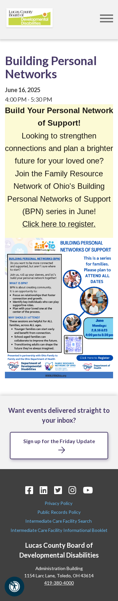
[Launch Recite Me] (14, 586)
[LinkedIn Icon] (44, 490)
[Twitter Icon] (58, 490)
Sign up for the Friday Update (59, 441)
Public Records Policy (59, 512)
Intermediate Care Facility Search (59, 521)
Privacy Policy (59, 503)
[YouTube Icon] (88, 490)
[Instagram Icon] (72, 490)
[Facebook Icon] (29, 490)
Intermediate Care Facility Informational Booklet (59, 530)
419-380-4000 (59, 583)
